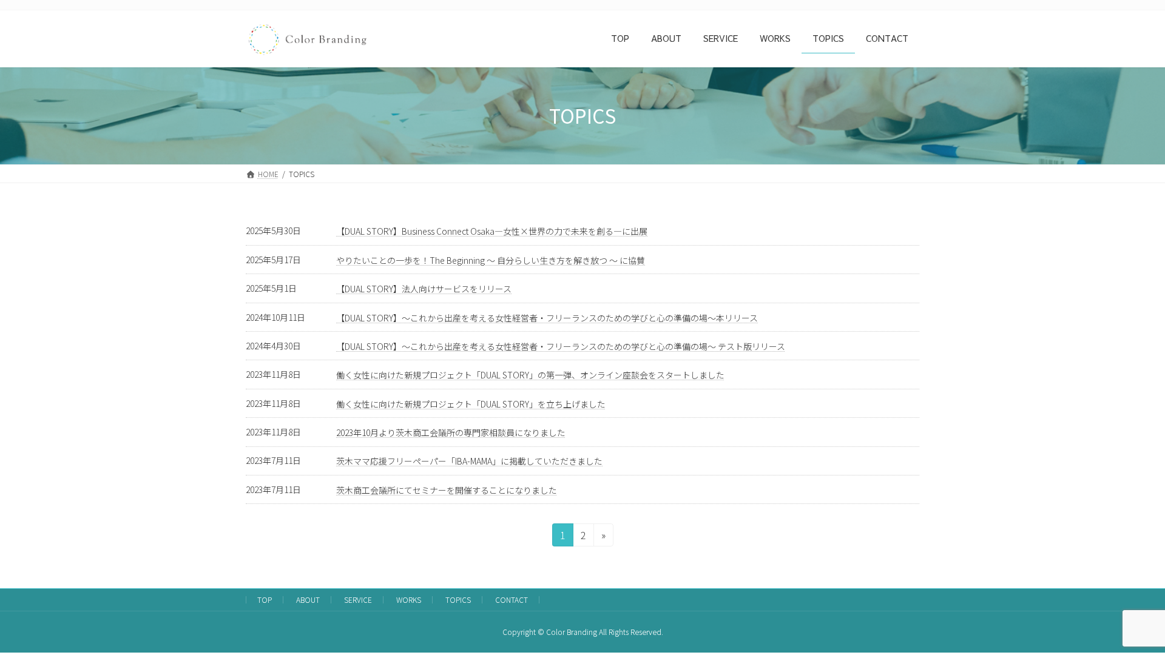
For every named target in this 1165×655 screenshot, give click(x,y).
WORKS (408, 599)
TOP (264, 599)
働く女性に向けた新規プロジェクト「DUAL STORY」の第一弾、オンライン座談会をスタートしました (530, 375)
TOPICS (458, 599)
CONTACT (511, 599)
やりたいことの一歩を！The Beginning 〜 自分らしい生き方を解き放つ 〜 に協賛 (490, 260)
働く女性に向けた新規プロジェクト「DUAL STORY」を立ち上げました (471, 404)
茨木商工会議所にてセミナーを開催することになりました (446, 490)
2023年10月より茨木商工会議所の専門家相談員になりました (451, 432)
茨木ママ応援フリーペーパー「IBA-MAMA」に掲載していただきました (469, 461)
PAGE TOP (1129, 624)
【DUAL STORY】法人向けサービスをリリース (424, 289)
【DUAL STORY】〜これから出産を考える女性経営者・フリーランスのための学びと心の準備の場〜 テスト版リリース (560, 346)
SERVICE (358, 599)
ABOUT (308, 599)
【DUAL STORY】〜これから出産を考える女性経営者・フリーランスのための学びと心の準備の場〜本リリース (547, 318)
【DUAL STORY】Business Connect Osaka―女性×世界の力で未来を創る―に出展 (491, 231)
